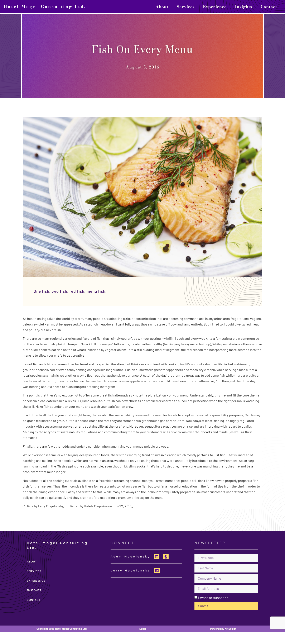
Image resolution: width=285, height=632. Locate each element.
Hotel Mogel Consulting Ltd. (45, 6)
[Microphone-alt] (166, 556)
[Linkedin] (156, 556)
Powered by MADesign (223, 628)
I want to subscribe (213, 598)
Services (186, 7)
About (161, 7)
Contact (269, 7)
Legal (142, 628)
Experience (215, 7)
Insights (243, 7)
